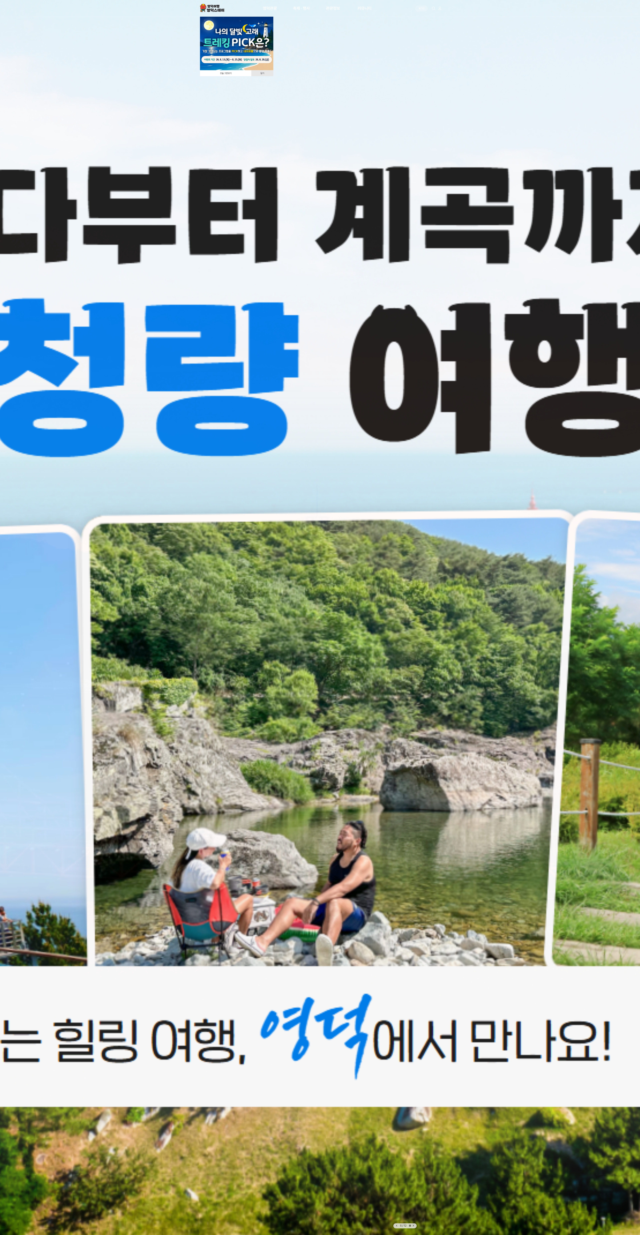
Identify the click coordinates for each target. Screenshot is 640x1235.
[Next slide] (413, 1225)
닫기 (262, 73)
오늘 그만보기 (226, 73)
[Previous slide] (396, 1225)
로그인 (421, 8)
